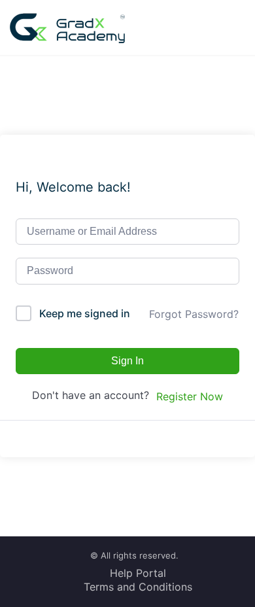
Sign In (127, 360)
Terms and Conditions (138, 586)
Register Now (189, 396)
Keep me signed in (84, 313)
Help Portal (138, 573)
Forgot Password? (194, 314)
